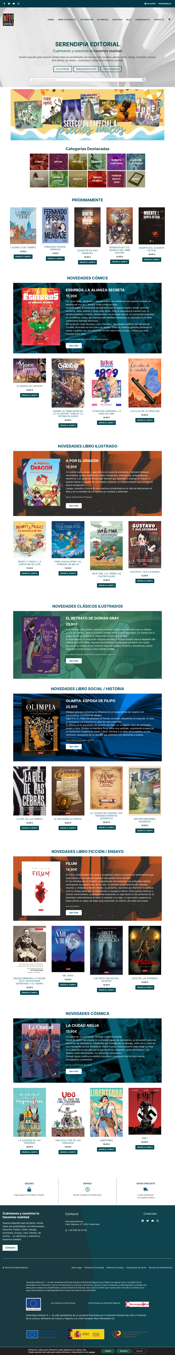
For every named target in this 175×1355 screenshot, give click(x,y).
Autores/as (102, 20)
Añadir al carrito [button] (23, 257)
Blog (128, 20)
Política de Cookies (115, 1267)
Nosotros (117, 20)
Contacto (159, 20)
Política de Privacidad (94, 1267)
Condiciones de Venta (136, 1267)
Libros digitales (111, 69)
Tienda (51, 20)
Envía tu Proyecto (67, 20)
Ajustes (139, 1351)
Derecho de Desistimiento (160, 1267)
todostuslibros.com (86, 69)
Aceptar (108, 1351)
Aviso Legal (76, 1267)
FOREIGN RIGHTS (142, 20)
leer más (73, 345)
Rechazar (124, 1351)
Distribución (86, 20)
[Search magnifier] (143, 80)
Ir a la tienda (62, 69)
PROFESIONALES (164, 4)
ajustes (92, 1352)
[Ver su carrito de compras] (169, 20)
